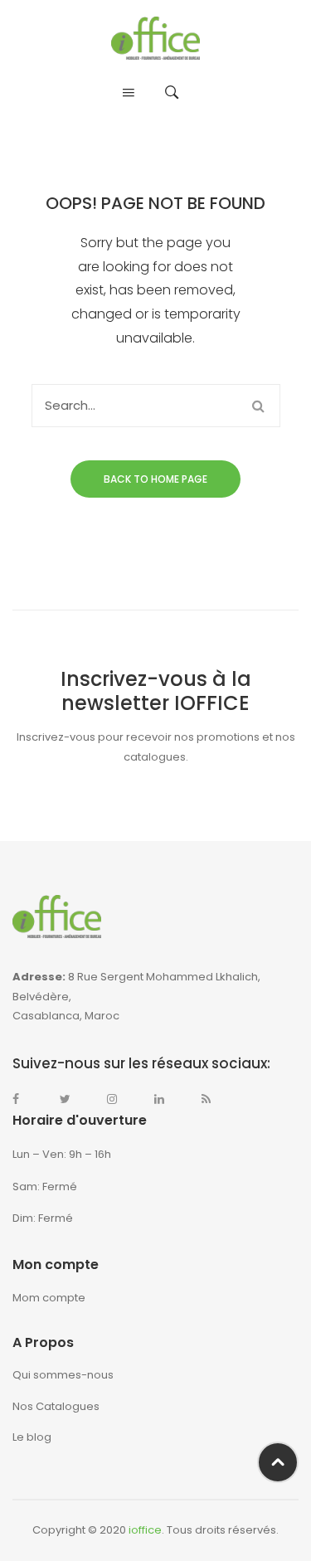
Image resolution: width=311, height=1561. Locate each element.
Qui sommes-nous (63, 1375)
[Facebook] (25, 1099)
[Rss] (215, 1099)
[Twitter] (73, 1099)
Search (258, 405)
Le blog (31, 1437)
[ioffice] (155, 38)
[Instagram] (120, 1099)
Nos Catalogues (56, 1406)
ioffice (145, 1530)
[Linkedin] (167, 1099)
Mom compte (48, 1298)
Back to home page (155, 479)
